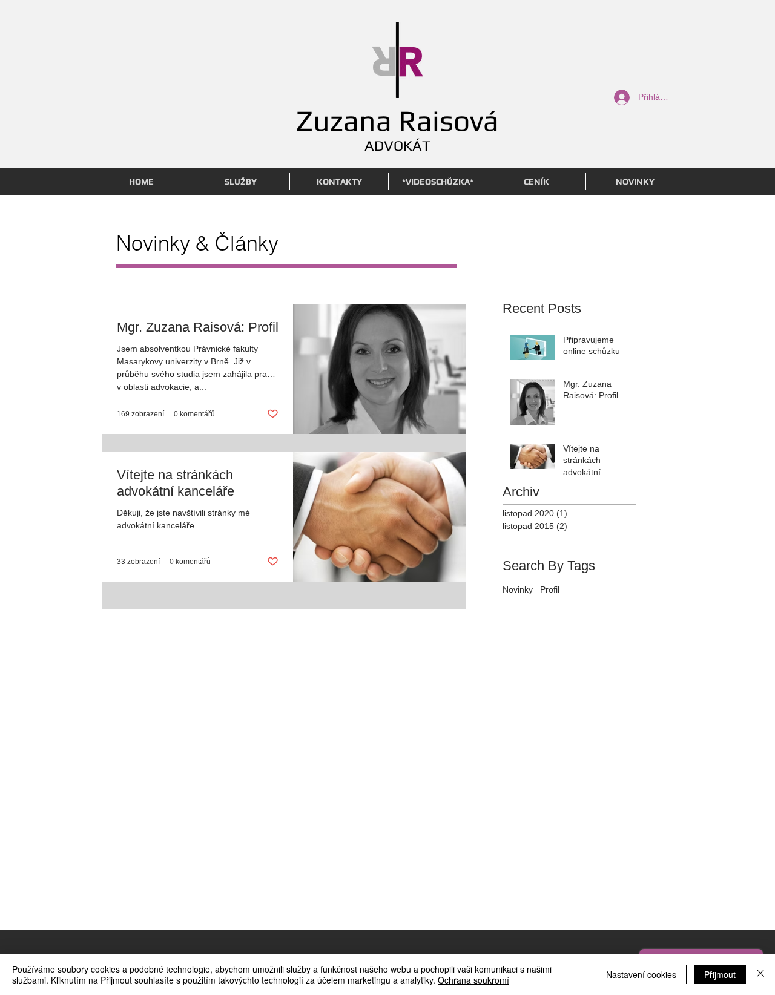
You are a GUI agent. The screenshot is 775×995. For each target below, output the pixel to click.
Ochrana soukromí (473, 980)
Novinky (518, 589)
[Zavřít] (760, 974)
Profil (549, 589)
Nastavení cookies (641, 974)
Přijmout (720, 974)
